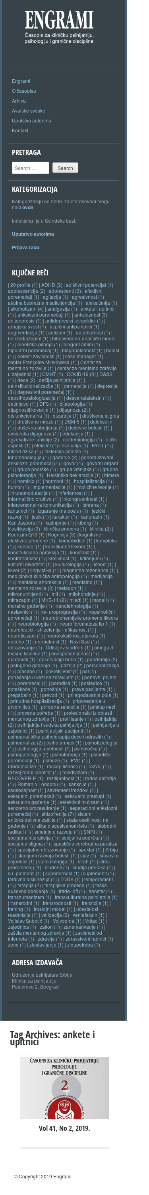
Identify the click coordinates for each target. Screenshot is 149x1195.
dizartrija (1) (66, 415)
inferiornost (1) (74, 492)
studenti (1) (57, 867)
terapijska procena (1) (68, 885)
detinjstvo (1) (22, 403)
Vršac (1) (94, 920)
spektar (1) (90, 849)
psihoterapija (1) (69, 754)
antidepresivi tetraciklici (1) (74, 320)
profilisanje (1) (75, 718)
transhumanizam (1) (29, 896)
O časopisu (24, 90)
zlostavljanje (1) (46, 944)
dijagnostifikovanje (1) (32, 409)
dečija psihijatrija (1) (61, 379)
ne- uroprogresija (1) (63, 611)
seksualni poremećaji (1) (34, 795)
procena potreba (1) (38, 712)
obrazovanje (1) (25, 647)
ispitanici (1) (21, 510)
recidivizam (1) (78, 772)
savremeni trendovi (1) (71, 789)
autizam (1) (60, 332)
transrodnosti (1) (60, 902)
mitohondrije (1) (86, 593)
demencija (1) (79, 385)
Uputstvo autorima (31, 120)
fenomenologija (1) (28, 457)
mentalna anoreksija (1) (43, 581)
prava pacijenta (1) (92, 688)
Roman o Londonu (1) (41, 784)
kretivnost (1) (62, 558)
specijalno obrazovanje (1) (46, 849)
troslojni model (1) (53, 908)
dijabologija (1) (76, 403)
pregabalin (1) (23, 694)
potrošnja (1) (54, 688)
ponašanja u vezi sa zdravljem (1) (44, 677)
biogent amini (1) (82, 344)
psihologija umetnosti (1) (44, 748)
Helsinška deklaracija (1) (74, 475)
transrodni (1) (24, 902)
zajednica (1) (22, 926)
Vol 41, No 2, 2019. (64, 1128)
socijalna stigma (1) (29, 843)
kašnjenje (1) (60, 522)
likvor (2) (17, 570)
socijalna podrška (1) (84, 837)
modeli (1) (103, 599)
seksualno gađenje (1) (32, 801)
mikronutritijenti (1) (28, 593)
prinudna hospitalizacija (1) (39, 700)
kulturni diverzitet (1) (30, 564)
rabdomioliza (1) (25, 766)
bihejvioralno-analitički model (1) (62, 341)
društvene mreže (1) (39, 421)
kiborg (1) (87, 522)
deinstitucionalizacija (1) (34, 385)
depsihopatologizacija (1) (35, 397)
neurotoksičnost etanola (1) (75, 635)
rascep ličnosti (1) (66, 766)
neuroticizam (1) (25, 635)
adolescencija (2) (26, 290)
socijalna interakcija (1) (33, 837)
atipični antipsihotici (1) (74, 326)
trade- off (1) (72, 891)
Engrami (21, 80)
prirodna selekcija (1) (64, 706)
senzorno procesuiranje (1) (37, 807)
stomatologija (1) (56, 861)
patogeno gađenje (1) (33, 665)
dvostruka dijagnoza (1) (33, 433)
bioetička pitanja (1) (38, 344)
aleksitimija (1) (101, 302)
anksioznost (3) (90, 314)
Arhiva (19, 100)
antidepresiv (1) (25, 320)
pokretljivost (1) (62, 671)
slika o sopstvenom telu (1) (65, 825)
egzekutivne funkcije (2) (33, 439)
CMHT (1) (52, 373)
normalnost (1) (50, 641)
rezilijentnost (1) (64, 778)
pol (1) (89, 671)
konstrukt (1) (83, 552)
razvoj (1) (99, 766)
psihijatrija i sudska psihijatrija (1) (53, 724)
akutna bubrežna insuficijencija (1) (45, 302)
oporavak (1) (21, 659)
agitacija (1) (55, 296)
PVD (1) (79, 760)
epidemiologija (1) (82, 439)
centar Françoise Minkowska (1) (42, 362)
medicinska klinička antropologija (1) (47, 576)
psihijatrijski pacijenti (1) (64, 730)
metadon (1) (70, 587)
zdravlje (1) (50, 938)
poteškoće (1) (22, 688)
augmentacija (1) (26, 332)
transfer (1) (100, 891)
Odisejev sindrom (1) (68, 647)
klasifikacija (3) (24, 528)
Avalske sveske (28, 110)
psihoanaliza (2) (25, 742)
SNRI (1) (92, 831)
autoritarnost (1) (93, 332)
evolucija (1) (75, 445)
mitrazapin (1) (23, 599)
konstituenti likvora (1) (69, 546)
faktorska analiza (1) (66, 451)
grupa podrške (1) (36, 469)
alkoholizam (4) (27, 308)
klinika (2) (100, 528)
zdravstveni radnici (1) (89, 938)
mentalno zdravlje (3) (31, 587)
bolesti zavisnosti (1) (39, 356)
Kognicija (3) (61, 534)
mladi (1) (79, 599)
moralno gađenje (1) (30, 605)
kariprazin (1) (95, 516)
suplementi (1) (98, 873)
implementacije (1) (53, 486)
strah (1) (87, 861)
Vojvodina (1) (67, 920)
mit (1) (58, 593)
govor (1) (73, 463)
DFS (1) (47, 403)
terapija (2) (29, 885)
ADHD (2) (51, 284)
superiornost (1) (62, 873)
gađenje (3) (64, 457)
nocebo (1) (19, 641)
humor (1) (18, 486)
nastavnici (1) (22, 611)
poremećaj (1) (32, 683)
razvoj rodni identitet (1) (33, 772)
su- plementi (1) (25, 873)
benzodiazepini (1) (28, 338)
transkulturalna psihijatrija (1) (86, 896)
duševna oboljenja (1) (41, 427)
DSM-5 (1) (75, 421)
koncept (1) (29, 546)
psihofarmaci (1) (63, 742)
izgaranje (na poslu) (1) (63, 510)
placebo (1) (29, 671)
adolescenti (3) (65, 290)
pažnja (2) (72, 665)
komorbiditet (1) (76, 540)
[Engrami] (65, 54)
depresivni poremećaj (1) (44, 391)
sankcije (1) (81, 784)
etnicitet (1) (46, 445)
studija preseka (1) (93, 867)
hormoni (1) (57, 480)
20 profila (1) (24, 284)
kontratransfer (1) (26, 558)
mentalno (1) (86, 581)
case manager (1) (84, 356)
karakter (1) (64, 516)
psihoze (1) (55, 760)
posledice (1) (95, 683)
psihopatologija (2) (28, 754)
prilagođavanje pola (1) (93, 694)
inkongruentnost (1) (83, 498)
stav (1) (88, 855)
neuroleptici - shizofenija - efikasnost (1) (51, 629)
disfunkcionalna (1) (28, 415)
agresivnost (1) (88, 296)
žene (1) (17, 944)
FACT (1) (101, 445)
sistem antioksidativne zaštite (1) (49, 816)
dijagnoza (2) (73, 409)
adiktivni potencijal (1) (89, 284)
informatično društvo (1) (33, 498)
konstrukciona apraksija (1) (37, 552)
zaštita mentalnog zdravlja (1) (40, 932)
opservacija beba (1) (61, 659)
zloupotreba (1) (83, 944)
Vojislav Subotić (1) (28, 920)
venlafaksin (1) (88, 914)
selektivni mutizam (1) (83, 801)
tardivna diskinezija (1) (32, 879)
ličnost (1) (103, 564)
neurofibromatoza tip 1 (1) (87, 623)
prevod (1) (53, 694)
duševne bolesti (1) (89, 427)
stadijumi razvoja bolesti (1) (47, 855)
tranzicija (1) (95, 902)
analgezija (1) (62, 308)
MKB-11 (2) (53, 599)
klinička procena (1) (65, 528)
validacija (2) (55, 914)
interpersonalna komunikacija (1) (43, 504)
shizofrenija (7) (58, 813)
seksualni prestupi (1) (88, 795)
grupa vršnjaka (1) (79, 469)
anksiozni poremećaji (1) (44, 314)
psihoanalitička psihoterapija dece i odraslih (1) (59, 736)
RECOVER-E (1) (25, 778)
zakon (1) (50, 926)
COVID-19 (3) (81, 373)
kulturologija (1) (72, 564)
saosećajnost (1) (26, 789)
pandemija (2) (102, 659)
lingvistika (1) (44, 570)
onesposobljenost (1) (74, 653)
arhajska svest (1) (27, 326)
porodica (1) (64, 683)
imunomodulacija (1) (32, 492)
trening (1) (19, 908)
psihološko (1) (89, 748)
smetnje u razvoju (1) (57, 831)
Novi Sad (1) (83, 641)
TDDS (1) (70, 879)
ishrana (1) (94, 504)
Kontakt (20, 130)
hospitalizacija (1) (93, 480)
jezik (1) (40, 516)
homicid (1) (29, 480)
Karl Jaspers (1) (25, 522)
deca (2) (26, 379)
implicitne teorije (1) (97, 486)
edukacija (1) (76, 433)
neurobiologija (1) (36, 623)
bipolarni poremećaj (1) (33, 350)
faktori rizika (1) (24, 451)
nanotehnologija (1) (77, 605)
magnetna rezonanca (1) (89, 570)
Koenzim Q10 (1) (26, 534)
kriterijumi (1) (94, 558)
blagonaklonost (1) (82, 350)
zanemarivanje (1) (83, 926)
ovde (27, 207)
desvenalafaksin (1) (87, 397)
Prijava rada (25, 247)
